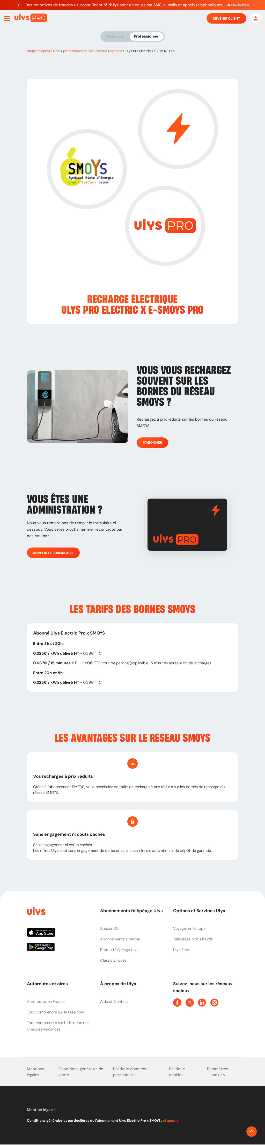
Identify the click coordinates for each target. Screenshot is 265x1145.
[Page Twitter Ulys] (190, 1002)
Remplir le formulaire (53, 553)
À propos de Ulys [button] (118, 983)
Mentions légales (35, 1071)
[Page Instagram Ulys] (214, 1002)
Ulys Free (181, 949)
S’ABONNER (152, 442)
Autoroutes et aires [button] (47, 983)
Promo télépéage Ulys (119, 949)
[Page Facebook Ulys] (177, 1002)
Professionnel (146, 36)
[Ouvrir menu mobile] (7, 18)
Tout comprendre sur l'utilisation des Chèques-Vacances (58, 1026)
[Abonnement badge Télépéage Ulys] (30, 18)
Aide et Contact (114, 1001)
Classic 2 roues (113, 960)
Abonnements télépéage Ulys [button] (131, 910)
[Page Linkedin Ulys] (202, 1002)
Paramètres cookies (217, 1071)
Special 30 (109, 928)
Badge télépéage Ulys (43, 51)
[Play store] (59, 949)
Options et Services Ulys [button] (199, 910)
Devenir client (226, 18)
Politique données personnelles (129, 1071)
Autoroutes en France (45, 1001)
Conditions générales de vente (80, 1071)
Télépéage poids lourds (193, 939)
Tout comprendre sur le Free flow (55, 1012)
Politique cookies (177, 1071)
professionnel (73, 51)
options (116, 51)
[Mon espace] (256, 18)
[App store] (59, 934)
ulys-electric (97, 51)
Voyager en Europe (189, 928)
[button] (237, 5)
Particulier (115, 36)
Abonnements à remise (120, 939)
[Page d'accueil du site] (36, 912)
